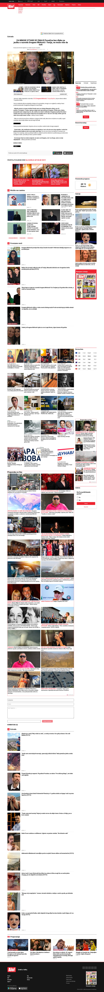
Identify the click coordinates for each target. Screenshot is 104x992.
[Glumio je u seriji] (13, 742)
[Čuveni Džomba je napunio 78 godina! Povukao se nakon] (13, 782)
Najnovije (20, 4)
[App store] (68, 153)
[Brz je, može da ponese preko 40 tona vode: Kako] (86, 202)
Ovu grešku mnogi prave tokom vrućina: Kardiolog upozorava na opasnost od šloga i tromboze (85, 99)
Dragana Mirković (13, 238)
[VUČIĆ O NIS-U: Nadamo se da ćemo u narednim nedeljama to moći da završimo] (16, 200)
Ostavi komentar (47, 721)
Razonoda (60, 4)
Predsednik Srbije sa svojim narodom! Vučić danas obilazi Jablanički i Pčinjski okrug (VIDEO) (86, 105)
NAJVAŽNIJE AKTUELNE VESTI (36, 160)
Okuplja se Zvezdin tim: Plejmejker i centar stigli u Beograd (86, 94)
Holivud (20, 9)
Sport (49, 4)
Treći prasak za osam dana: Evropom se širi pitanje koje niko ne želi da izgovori (17, 954)
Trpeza (73, 4)
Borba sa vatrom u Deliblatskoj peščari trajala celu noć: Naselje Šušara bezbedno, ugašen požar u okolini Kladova (85, 229)
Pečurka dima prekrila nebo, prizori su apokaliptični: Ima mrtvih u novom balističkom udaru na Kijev (86, 89)
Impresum (69, 979)
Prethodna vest (18, 94)
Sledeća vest (63, 94)
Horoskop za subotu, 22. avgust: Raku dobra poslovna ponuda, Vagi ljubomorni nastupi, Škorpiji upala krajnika (63, 955)
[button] (50, 49)
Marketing (69, 975)
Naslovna (28, 4)
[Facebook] (83, 967)
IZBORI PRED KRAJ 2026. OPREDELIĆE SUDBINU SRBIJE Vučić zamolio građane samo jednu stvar (33, 213)
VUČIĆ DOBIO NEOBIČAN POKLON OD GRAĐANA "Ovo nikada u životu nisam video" (67, 226)
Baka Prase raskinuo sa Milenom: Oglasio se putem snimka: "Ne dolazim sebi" (45, 833)
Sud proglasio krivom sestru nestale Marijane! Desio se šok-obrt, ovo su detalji (85, 265)
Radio (79, 4)
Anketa (77, 488)
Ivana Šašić (22, 238)
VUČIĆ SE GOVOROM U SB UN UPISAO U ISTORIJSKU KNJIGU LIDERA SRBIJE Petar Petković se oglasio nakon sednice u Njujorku (32, 89)
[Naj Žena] (38, 1)
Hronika (44, 4)
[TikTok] (89, 967)
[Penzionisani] (62, 1)
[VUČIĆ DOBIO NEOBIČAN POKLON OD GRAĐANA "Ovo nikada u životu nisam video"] (51, 228)
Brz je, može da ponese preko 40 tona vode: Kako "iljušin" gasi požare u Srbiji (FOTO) (85, 211)
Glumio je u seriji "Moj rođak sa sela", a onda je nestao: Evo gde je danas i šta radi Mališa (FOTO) (86, 111)
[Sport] (53, 1)
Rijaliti (20, 11)
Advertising (69, 977)
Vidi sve (86, 117)
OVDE (34, 98)
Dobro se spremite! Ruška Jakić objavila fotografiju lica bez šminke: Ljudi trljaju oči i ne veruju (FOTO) (85, 247)
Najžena (67, 4)
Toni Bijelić (30, 238)
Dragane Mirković (41, 98)
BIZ (38, 4)
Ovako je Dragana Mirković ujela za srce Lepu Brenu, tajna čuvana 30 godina (44, 327)
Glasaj (86, 503)
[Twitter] (95, 967)
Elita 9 (20, 12)
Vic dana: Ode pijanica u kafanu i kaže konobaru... (40, 953)
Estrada (20, 7)
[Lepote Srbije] (30, 1)
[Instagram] (86, 967)
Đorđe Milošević (33, 49)
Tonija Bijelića (51, 98)
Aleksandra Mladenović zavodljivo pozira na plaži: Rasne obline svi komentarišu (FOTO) (48, 853)
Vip (54, 4)
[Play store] (57, 153)
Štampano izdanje (82, 271)
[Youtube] (92, 967)
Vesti (34, 4)
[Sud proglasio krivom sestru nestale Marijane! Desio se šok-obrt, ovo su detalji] (86, 256)
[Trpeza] (45, 1)
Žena (28, 979)
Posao (68, 983)
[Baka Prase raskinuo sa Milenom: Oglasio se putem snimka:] (13, 842)
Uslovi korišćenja (70, 981)
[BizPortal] (20, 1)
